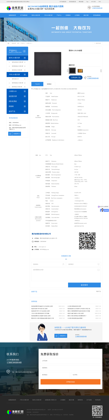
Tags (87, 1)
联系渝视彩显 (72, 1)
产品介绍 (37, 84)
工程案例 (62, 400)
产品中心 (59, 15)
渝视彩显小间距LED (50, 400)
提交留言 (84, 285)
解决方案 (86, 15)
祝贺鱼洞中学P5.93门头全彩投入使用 (40, 311)
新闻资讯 (80, 400)
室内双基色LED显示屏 (17, 66)
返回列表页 (98, 43)
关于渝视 (89, 400)
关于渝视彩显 (63, 1)
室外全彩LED (15, 79)
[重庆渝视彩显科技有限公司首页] (8, 43)
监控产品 (12, 111)
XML (99, 1)
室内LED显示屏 (36, 15)
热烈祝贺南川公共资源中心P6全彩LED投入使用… (80, 308)
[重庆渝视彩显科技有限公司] (15, 8)
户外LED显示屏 (48, 15)
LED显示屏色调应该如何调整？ (75, 318)
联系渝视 (97, 400)
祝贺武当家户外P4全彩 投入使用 (39, 308)
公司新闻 (77, 15)
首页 (18, 43)
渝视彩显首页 (12, 15)
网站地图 (81, 1)
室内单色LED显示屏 (17, 70)
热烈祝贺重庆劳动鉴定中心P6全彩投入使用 (42, 306)
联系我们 (49, 84)
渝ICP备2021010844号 (57, 409)
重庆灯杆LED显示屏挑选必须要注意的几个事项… (43, 318)
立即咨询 (74, 77)
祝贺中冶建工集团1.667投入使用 (76, 313)
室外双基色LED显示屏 (17, 82)
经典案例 (68, 15)
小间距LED (28, 43)
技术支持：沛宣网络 (68, 414)
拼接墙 (11, 106)
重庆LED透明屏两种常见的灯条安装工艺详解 (79, 311)
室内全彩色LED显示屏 (17, 62)
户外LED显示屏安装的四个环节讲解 (40, 313)
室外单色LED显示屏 (17, 86)
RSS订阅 (93, 1)
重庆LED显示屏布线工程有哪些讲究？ (77, 315)
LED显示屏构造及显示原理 (74, 306)
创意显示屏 (13, 96)
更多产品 (98, 291)
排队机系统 (13, 101)
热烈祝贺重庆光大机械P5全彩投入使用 (40, 315)
